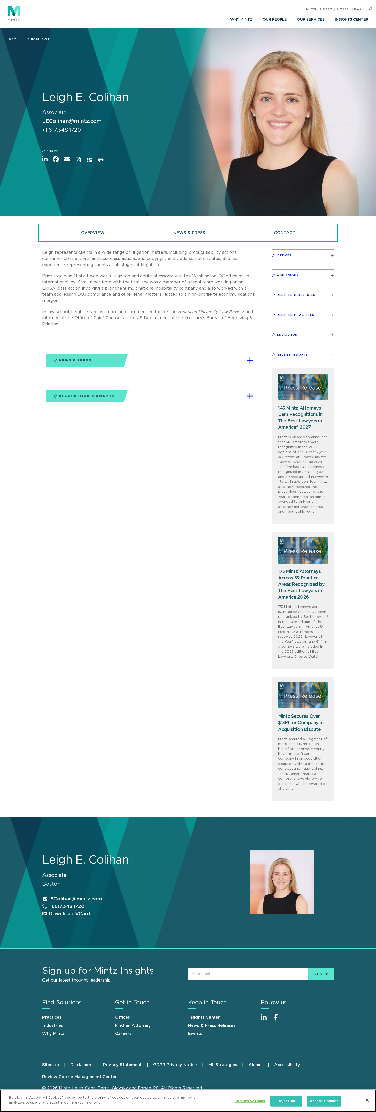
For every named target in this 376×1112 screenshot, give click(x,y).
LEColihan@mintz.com (72, 121)
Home (13, 39)
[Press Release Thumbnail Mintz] (303, 387)
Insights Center (351, 19)
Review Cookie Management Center (79, 1077)
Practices (51, 1017)
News (356, 9)
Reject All (286, 1101)
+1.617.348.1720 (65, 906)
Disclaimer (81, 1065)
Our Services (311, 19)
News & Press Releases (212, 1025)
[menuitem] (241, 19)
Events (195, 1034)
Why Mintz (241, 19)
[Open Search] (370, 9)
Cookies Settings (249, 1101)
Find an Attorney (133, 1025)
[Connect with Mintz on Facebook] (279, 1020)
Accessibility (287, 1065)
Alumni (311, 9)
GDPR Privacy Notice (175, 1065)
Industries (52, 1025)
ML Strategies (222, 1065)
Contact (284, 233)
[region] (188, 1100)
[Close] (367, 1100)
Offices (342, 9)
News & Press (189, 233)
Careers (326, 9)
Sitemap (50, 1065)
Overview (93, 233)
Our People (275, 19)
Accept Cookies (324, 1101)
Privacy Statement (122, 1065)
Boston (51, 884)
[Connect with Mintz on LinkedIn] (266, 1020)
